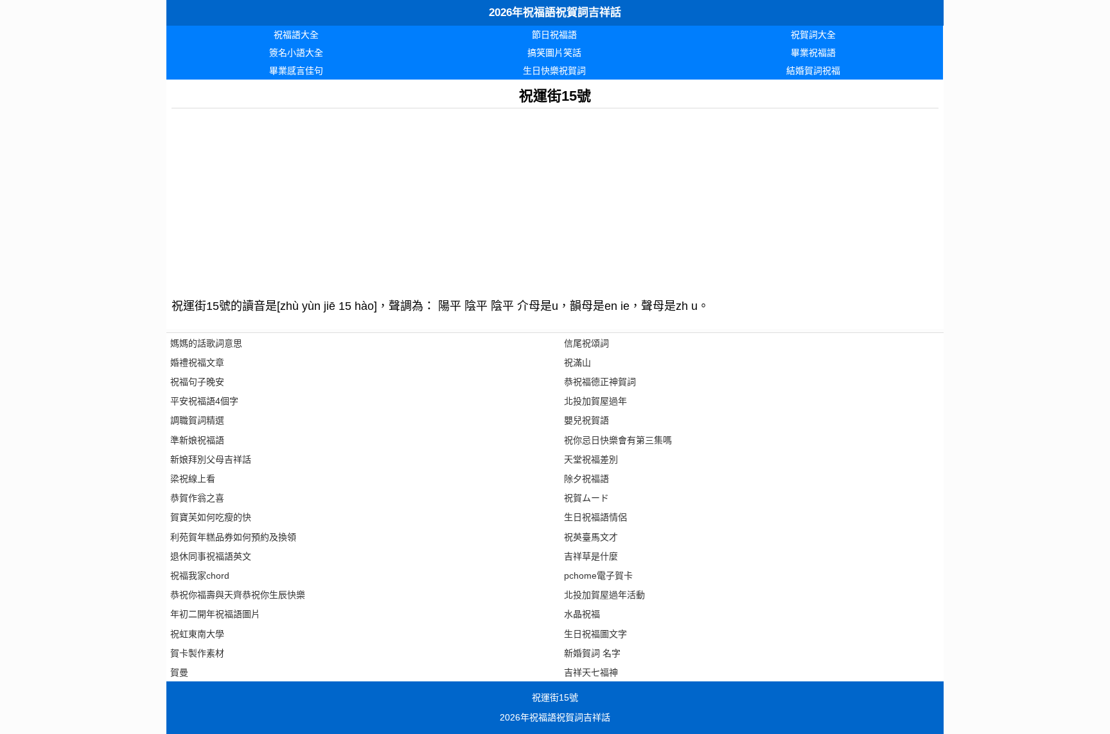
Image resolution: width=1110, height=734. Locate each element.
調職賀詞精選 (197, 420)
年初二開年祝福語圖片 (215, 614)
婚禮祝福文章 (197, 362)
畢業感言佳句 (296, 70)
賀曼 (179, 672)
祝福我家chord (199, 575)
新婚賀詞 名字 (592, 653)
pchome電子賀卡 (598, 575)
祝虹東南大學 (197, 634)
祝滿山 (577, 362)
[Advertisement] (555, 198)
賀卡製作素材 (197, 653)
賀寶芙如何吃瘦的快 (210, 517)
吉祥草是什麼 (591, 556)
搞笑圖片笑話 (554, 52)
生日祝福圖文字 (595, 634)
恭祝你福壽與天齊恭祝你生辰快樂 (237, 595)
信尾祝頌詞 (586, 343)
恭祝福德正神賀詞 (600, 382)
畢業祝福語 (813, 52)
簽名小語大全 (296, 52)
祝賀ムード (586, 498)
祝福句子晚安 (197, 382)
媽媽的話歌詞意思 (206, 343)
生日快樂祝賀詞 (554, 70)
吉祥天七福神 (591, 672)
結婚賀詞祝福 (813, 70)
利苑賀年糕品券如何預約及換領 (233, 537)
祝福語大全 (296, 35)
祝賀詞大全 (813, 35)
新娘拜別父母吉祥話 (210, 459)
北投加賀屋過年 (595, 401)
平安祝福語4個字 (204, 401)
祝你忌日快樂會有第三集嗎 (618, 440)
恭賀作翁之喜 (197, 498)
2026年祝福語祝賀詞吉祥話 (555, 12)
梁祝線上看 (192, 479)
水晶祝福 (582, 614)
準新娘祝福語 (197, 440)
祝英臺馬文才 (591, 537)
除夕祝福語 (586, 479)
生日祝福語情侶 (595, 517)
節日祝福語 (554, 35)
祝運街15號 (555, 697)
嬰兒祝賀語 (586, 420)
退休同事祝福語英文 (210, 556)
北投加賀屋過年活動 (604, 595)
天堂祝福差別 (591, 459)
